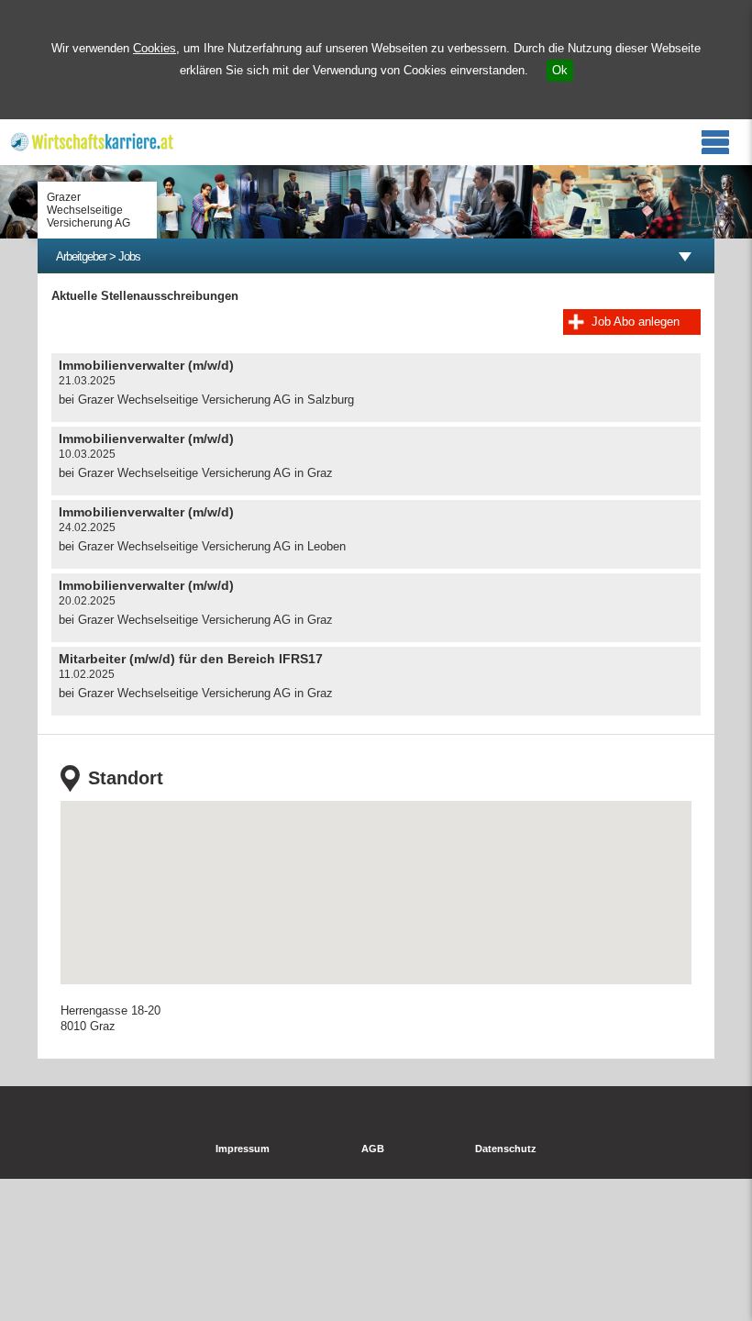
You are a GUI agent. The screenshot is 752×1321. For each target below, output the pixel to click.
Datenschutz (505, 1148)
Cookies (154, 48)
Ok (560, 70)
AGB (372, 1148)
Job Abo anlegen (636, 321)
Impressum (243, 1148)
